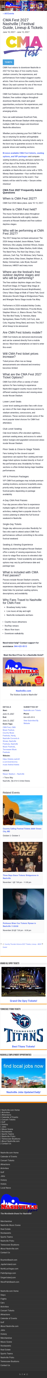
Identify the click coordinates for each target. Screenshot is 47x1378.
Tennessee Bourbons (11, 1139)
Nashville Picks (8, 1136)
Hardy (13, 735)
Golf (3, 1122)
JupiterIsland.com (8, 1264)
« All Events (8, 13)
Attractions (6, 1115)
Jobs (4, 1127)
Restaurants (7, 1131)
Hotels (3, 1184)
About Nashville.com (11, 1141)
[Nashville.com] (23, 5)
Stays (3, 1295)
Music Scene (7, 1129)
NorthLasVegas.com (9, 1269)
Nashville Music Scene (11, 1225)
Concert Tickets (8, 1119)
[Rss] (20, 1374)
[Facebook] (22, 1374)
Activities (6, 1112)
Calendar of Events (10, 1117)
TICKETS (8, 62)
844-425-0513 (20, 646)
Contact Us (6, 1143)
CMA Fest (7, 727)
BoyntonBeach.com (9, 1260)
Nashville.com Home (11, 1110)
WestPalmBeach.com (10, 1282)
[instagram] (27, 1374)
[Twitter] (24, 1374)
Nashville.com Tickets (32, 710)
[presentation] (22, 810)
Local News (6, 1188)
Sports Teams (8, 1134)
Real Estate (6, 1229)
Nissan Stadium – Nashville (13, 774)
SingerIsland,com (8, 1277)
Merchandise (6, 1221)
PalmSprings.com (8, 1273)
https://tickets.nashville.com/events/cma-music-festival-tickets (11, 762)
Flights (4, 1299)
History (5, 1124)
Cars (3, 1303)
